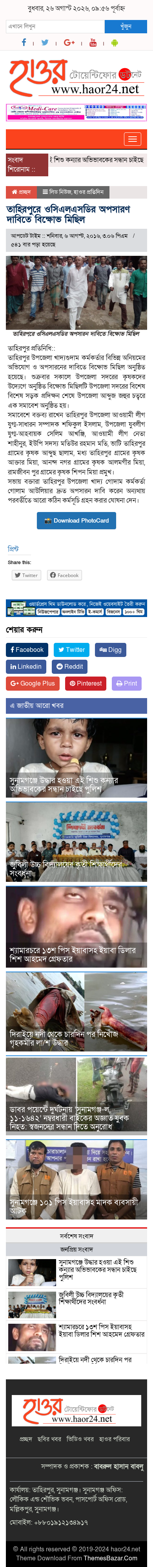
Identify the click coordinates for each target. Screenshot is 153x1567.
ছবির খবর (49, 1439)
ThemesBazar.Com (110, 1558)
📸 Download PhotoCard (76, 521)
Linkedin (29, 666)
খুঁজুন (125, 26)
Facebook (29, 650)
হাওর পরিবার (114, 1439)
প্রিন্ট (13, 549)
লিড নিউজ (60, 192)
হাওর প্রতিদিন (89, 192)
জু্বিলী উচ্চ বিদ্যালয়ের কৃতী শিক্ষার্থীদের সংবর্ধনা (66, 869)
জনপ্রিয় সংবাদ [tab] (76, 1249)
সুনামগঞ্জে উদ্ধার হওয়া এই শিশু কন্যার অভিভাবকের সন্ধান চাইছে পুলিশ (64, 785)
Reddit (73, 666)
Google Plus (37, 683)
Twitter (74, 650)
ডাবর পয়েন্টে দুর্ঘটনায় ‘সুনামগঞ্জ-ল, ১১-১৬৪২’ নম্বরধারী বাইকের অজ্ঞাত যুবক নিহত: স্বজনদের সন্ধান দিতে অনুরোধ (69, 1118)
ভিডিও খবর (80, 1439)
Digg (114, 650)
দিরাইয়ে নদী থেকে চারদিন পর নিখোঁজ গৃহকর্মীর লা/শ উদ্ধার (64, 1039)
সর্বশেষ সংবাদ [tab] (76, 1236)
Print (129, 683)
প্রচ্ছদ (24, 192)
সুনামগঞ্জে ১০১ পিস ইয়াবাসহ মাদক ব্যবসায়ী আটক (74, 1207)
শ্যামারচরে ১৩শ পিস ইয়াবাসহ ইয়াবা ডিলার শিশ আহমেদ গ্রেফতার (73, 955)
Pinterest (88, 683)
